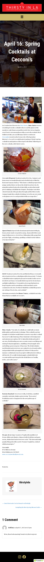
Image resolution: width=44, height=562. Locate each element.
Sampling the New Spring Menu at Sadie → (28, 507)
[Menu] (22, 17)
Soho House (23, 125)
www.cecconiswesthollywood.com (12, 454)
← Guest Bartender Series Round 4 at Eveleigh (16, 503)
